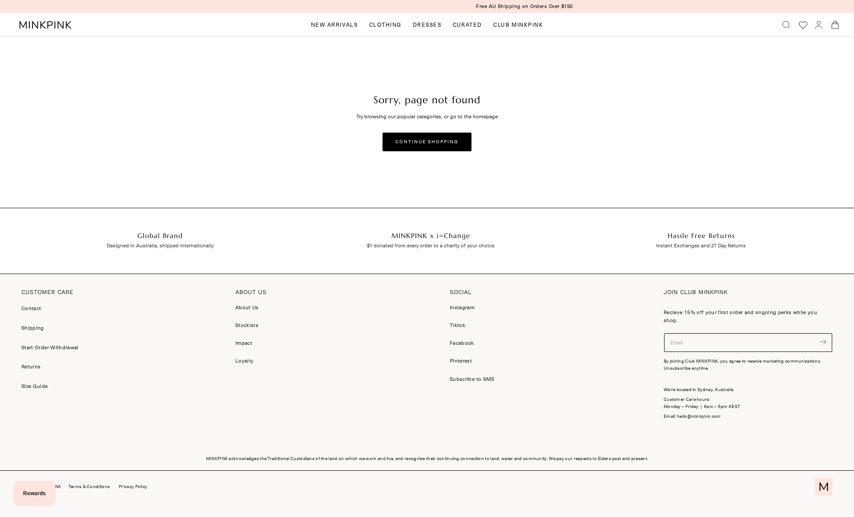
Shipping (32, 327)
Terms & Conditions (89, 487)
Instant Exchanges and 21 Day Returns (701, 245)
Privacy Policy (133, 487)
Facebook (462, 343)
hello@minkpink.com (699, 416)
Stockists (246, 325)
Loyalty (244, 361)
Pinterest (461, 361)
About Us (247, 307)
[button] (786, 25)
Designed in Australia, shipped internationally (160, 245)
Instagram (462, 307)
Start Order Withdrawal (50, 347)
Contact (31, 308)
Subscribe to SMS (472, 379)
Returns (30, 366)
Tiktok (457, 325)
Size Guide (34, 386)
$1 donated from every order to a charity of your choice (430, 245)
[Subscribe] (823, 342)
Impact (243, 343)
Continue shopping (427, 142)
